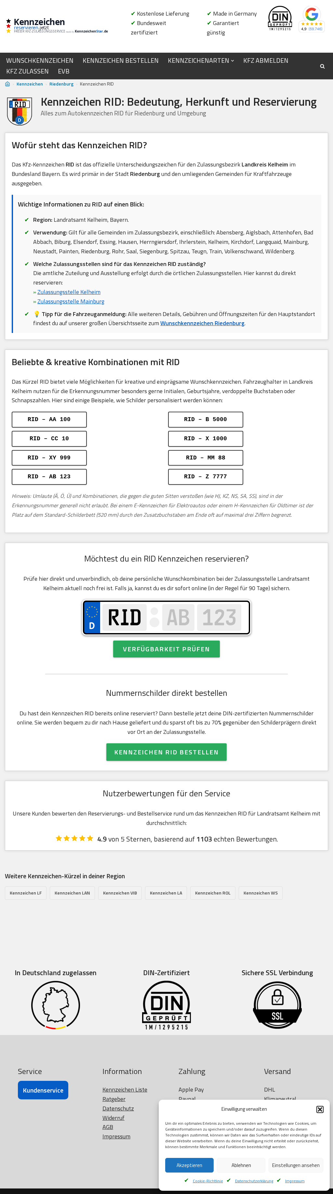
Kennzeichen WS (261, 892)
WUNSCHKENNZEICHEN (39, 60)
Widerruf (113, 1117)
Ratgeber (114, 1098)
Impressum (295, 1181)
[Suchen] (322, 66)
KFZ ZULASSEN (27, 71)
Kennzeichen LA (166, 892)
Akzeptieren (189, 1165)
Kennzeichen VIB (120, 892)
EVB (64, 71)
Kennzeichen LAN (72, 892)
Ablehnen (241, 1165)
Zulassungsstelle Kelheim (68, 291)
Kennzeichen (30, 83)
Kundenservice (43, 1090)
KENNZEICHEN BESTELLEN (121, 60)
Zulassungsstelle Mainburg (70, 301)
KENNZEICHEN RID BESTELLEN (166, 752)
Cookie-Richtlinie (208, 1181)
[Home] (7, 84)
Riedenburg (61, 83)
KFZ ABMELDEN (265, 60)
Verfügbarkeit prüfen (166, 649)
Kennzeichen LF (26, 892)
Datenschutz (118, 1108)
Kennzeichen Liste (124, 1089)
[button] (320, 1109)
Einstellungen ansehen (296, 1165)
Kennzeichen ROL (213, 892)
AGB (107, 1126)
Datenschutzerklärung (254, 1181)
